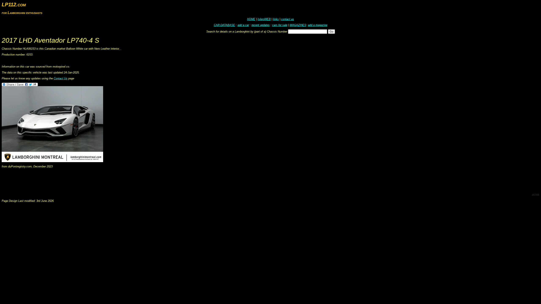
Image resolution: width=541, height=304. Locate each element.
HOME (251, 19)
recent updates (260, 25)
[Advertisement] (79, 180)
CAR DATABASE (224, 25)
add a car (243, 25)
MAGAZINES (298, 25)
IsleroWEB (264, 19)
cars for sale (279, 25)
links (276, 19)
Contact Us (60, 78)
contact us (287, 19)
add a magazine (317, 25)
